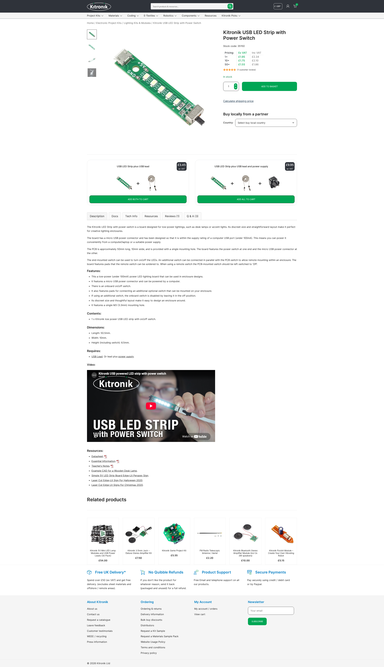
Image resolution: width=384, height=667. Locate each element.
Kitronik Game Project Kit (174, 550)
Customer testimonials (99, 630)
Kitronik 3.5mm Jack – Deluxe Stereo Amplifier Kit (139, 551)
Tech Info (131, 216)
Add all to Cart (246, 199)
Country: (228, 122)
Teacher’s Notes (101, 465)
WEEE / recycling (96, 636)
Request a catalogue (98, 619)
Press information (97, 641)
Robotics (168, 15)
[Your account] (288, 6)
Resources (210, 15)
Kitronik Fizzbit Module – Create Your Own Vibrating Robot (281, 553)
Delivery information (152, 614)
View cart (199, 614)
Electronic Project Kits (109, 22)
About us (92, 608)
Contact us (93, 614)
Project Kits (93, 15)
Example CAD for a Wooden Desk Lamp (114, 470)
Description (97, 216)
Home (90, 22)
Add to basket (269, 86)
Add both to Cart (138, 199)
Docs (115, 216)
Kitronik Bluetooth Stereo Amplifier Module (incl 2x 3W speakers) (245, 553)
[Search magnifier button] (230, 6)
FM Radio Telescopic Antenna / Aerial (210, 551)
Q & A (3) (192, 216)
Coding (131, 15)
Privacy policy (149, 652)
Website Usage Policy (153, 641)
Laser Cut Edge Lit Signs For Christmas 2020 (117, 484)
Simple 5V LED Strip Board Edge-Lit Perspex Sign (120, 475)
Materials (114, 15)
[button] (235, 88)
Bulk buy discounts (151, 619)
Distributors (147, 625)
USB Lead (97, 356)
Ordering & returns (151, 608)
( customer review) (246, 69)
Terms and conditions (153, 647)
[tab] (97, 216)
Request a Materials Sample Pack (159, 636)
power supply (126, 356)
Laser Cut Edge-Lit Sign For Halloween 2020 (117, 480)
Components (189, 15)
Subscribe (257, 621)
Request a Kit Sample (153, 630)
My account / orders (205, 608)
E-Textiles (149, 15)
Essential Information (103, 461)
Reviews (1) (172, 216)
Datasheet (97, 456)
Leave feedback (96, 625)
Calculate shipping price (238, 101)
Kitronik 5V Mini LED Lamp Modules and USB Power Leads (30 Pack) (103, 553)
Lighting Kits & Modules (137, 22)
